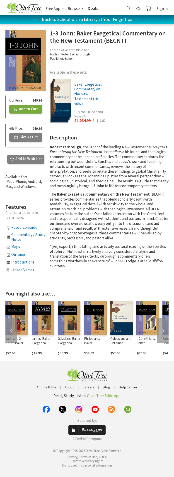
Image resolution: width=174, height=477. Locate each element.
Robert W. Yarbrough (75, 54)
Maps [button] (15, 247)
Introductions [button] (22, 262)
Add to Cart (28, 109)
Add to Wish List (28, 159)
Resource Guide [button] (24, 227)
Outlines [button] (18, 254)
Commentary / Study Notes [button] (28, 237)
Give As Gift (28, 137)
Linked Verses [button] (22, 270)
